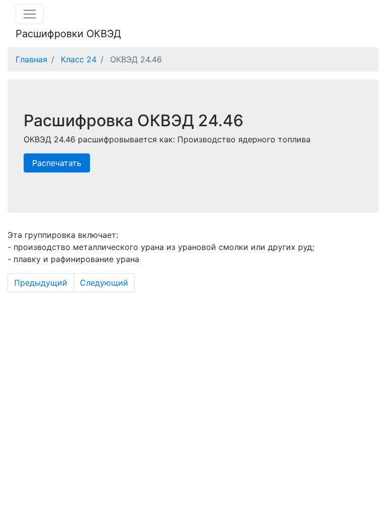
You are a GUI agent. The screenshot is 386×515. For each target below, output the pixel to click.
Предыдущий (40, 283)
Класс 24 (78, 59)
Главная (31, 59)
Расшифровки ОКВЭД (68, 34)
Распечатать (56, 163)
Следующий (104, 283)
